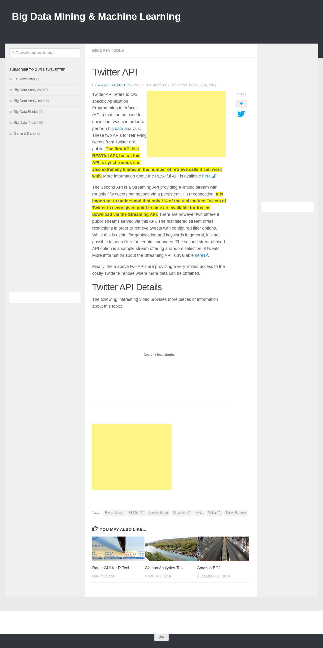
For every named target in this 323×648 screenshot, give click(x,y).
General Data (24, 133)
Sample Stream (159, 512)
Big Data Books (26, 112)
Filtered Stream (114, 512)
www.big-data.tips (114, 85)
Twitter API (214, 512)
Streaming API (182, 512)
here (206, 176)
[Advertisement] (225, 28)
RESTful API (136, 512)
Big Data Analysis (27, 90)
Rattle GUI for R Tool (110, 568)
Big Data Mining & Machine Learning (96, 16)
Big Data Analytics (28, 101)
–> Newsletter (24, 79)
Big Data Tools (108, 51)
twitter (199, 512)
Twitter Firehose (236, 512)
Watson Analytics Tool (164, 568)
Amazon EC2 (208, 568)
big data (115, 128)
